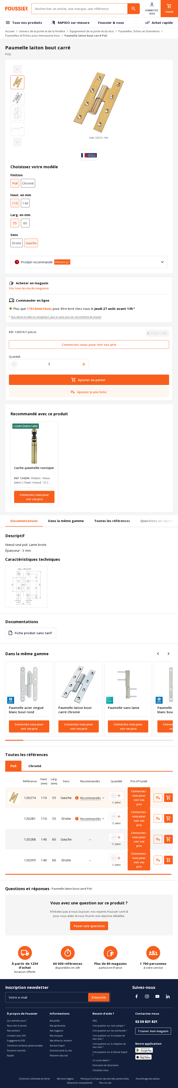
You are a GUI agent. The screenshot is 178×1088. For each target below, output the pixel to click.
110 (15, 203)
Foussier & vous (111, 22)
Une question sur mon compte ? (108, 1025)
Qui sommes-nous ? (17, 1020)
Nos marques (56, 1035)
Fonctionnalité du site (61, 1050)
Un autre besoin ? (101, 1060)
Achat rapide (162, 22)
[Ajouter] (83, 364)
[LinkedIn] (167, 996)
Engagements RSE (16, 1040)
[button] (99, 105)
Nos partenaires (57, 1025)
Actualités (54, 1020)
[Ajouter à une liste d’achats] (158, 797)
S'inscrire (99, 997)
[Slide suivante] (168, 653)
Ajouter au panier (91, 380)
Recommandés (90, 798)
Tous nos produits (27, 22)
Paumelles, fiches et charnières (139, 31)
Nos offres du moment (61, 1040)
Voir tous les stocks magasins (29, 288)
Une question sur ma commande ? (109, 1030)
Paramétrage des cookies (148, 1078)
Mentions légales (65, 1078)
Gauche (31, 243)
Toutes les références (112, 521)
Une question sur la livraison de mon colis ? (108, 1037)
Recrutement (13, 1030)
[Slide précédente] (158, 653)
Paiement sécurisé (59, 1055)
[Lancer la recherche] (133, 8)
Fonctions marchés (16, 1050)
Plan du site (105, 1082)
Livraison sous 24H (16, 1035)
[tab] (13, 766)
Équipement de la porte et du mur (92, 31)
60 (25, 223)
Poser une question (89, 926)
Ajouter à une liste (91, 392)
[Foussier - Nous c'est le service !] (16, 9)
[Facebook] (136, 996)
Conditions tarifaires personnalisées (25, 1045)
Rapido (10, 1055)
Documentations (24, 521)
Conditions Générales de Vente (34, 1078)
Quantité (14, 357)
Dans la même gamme (66, 521)
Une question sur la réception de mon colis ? (109, 1045)
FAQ (94, 1020)
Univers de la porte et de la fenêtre (42, 31)
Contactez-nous (100, 1070)
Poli (15, 183)
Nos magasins (56, 1030)
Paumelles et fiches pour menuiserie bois (32, 35)
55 (15, 223)
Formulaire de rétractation (105, 1065)
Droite (16, 243)
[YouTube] (157, 996)
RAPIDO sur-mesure (73, 22)
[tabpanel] (89, 825)
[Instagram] (147, 996)
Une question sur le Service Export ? (109, 1054)
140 (25, 203)
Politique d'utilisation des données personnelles (105, 1078)
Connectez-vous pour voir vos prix (89, 344)
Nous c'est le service (16, 1025)
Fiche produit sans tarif (33, 633)
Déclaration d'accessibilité (79, 1082)
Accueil (9, 31)
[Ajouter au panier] (168, 797)
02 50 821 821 (146, 1021)
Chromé (28, 183)
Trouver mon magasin (153, 1031)
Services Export (57, 1045)
